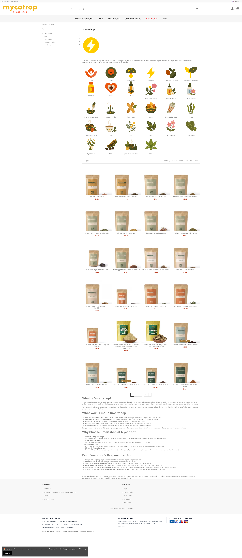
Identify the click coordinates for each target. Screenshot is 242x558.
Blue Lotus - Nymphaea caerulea (97, 270)
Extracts (91, 95)
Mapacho (151, 154)
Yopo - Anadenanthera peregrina (126, 306)
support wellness (99, 62)
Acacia (131, 135)
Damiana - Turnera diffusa (185, 270)
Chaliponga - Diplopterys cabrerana (185, 306)
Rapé (45, 36)
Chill (111, 80)
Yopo (111, 154)
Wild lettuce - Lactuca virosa (156, 196)
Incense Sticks (111, 117)
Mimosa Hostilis (151, 99)
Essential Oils (171, 99)
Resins (151, 117)
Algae (191, 117)
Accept (7, 553)
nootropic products (171, 61)
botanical (141, 61)
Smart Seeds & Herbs (171, 80)
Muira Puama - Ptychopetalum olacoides (96, 307)
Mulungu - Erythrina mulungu (126, 233)
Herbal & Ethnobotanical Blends (96, 417)
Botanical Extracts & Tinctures (96, 421)
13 (145, 395)
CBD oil (131, 95)
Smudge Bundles (171, 117)
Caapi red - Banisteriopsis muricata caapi (185, 385)
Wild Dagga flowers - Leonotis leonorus (126, 270)
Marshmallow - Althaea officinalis (97, 233)
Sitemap (47, 496)
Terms (131, 508)
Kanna (91, 80)
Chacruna (151, 135)
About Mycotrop (48, 531)
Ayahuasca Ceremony (131, 154)
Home (44, 29)
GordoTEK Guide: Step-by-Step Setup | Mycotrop (60, 492)
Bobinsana (171, 135)
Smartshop (97, 61)
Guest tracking (49, 499)
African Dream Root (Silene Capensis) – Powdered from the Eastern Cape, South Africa (126, 346)
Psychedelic (131, 80)
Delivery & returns (87, 531)
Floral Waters (191, 99)
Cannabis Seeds (49, 42)
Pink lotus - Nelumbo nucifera (155, 233)
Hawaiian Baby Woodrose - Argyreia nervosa (96, 345)
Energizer (151, 80)
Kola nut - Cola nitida (96, 196)
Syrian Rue (91, 154)
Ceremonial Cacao (91, 135)
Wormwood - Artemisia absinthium (185, 196)
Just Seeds (127, 503)
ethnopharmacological (153, 61)
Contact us (14, 1)
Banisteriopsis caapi (191, 80)
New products (5, 1)
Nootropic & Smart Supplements (97, 419)
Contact (58, 531)
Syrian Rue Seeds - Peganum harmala (156, 385)
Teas (111, 135)
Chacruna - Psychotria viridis (156, 306)
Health (111, 95)
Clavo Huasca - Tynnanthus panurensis (155, 270)
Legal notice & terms (70, 531)
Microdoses (48, 39)
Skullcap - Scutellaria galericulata (185, 233)
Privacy (127, 508)
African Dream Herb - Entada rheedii (185, 344)
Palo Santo (131, 117)
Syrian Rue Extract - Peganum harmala (126, 385)
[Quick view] (96, 193)
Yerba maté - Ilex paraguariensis (126, 196)
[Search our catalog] (197, 8)
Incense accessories (91, 117)
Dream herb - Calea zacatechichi (97, 385)
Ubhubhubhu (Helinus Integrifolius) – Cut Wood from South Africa (156, 345)
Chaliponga (191, 135)
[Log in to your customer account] (232, 8)
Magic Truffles (48, 33)
